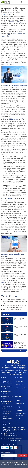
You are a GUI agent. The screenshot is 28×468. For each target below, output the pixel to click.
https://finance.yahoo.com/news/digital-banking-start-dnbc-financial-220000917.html (13, 34)
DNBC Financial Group (15, 22)
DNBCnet (18, 231)
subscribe (21, 455)
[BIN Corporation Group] (6, 2)
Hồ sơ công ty (19, 381)
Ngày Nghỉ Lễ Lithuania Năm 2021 (11, 309)
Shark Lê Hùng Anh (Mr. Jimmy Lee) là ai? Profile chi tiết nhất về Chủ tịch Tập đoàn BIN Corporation (14, 301)
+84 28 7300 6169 (13, 435)
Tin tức (18, 418)
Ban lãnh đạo (19, 384)
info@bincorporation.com (13, 440)
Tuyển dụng (19, 410)
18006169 (12, 434)
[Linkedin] (11, 447)
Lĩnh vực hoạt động (21, 388)
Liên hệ (18, 407)
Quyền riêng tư (20, 403)
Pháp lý (18, 400)
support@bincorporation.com (14, 439)
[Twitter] (7, 447)
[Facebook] (3, 447)
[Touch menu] (26, 2)
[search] (21, 2)
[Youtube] (15, 447)
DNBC (14, 149)
